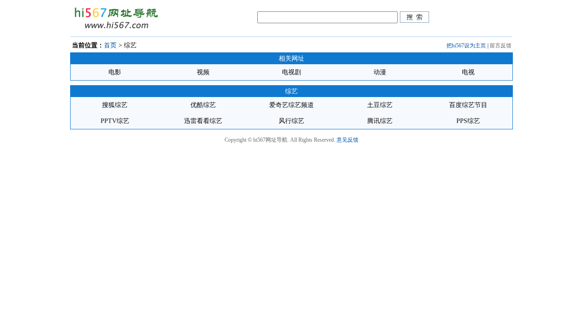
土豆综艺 (380, 105)
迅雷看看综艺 (203, 121)
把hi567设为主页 (466, 45)
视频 (203, 72)
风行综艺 (291, 121)
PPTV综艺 (115, 121)
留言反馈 (500, 45)
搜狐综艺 (115, 105)
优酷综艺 (203, 105)
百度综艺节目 (468, 105)
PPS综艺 (468, 121)
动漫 (379, 72)
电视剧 (291, 72)
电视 (468, 72)
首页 (110, 45)
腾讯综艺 (380, 121)
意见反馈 (347, 140)
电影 (114, 72)
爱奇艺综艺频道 (291, 105)
